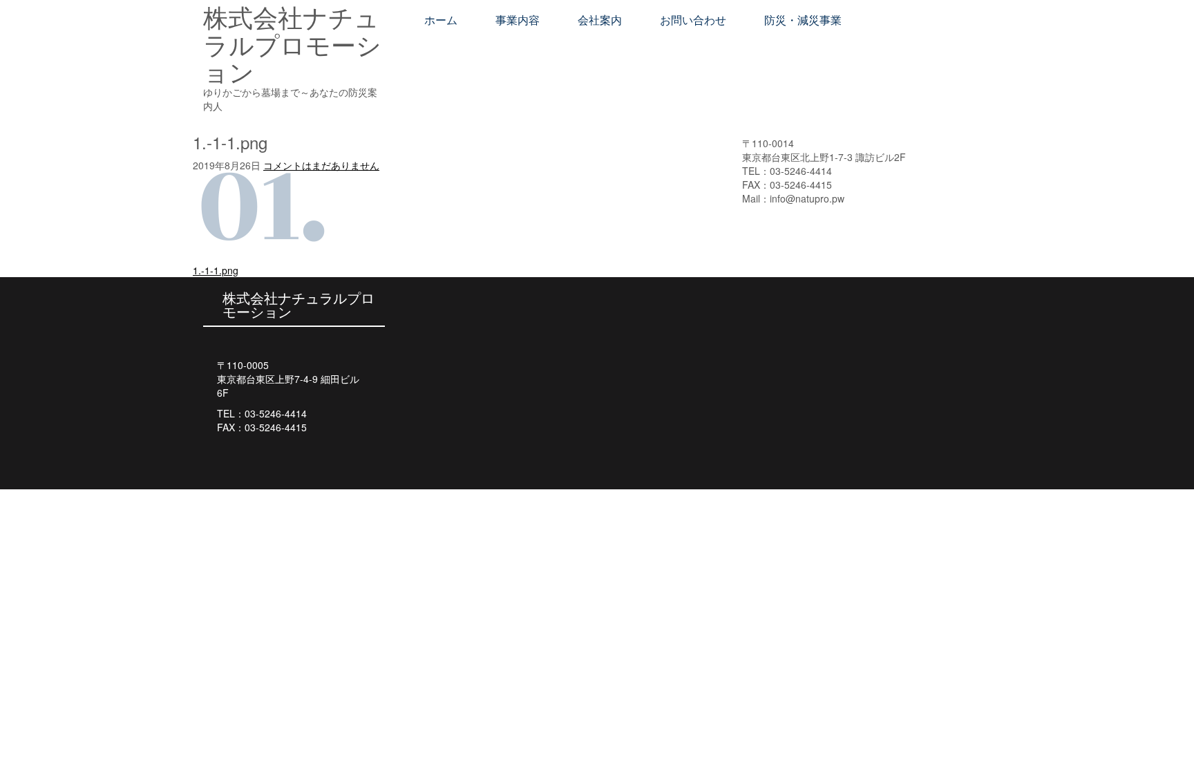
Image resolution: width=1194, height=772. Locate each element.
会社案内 (600, 20)
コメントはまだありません (321, 165)
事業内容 (517, 20)
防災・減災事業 (803, 20)
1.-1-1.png (215, 270)
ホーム (440, 20)
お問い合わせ (693, 20)
